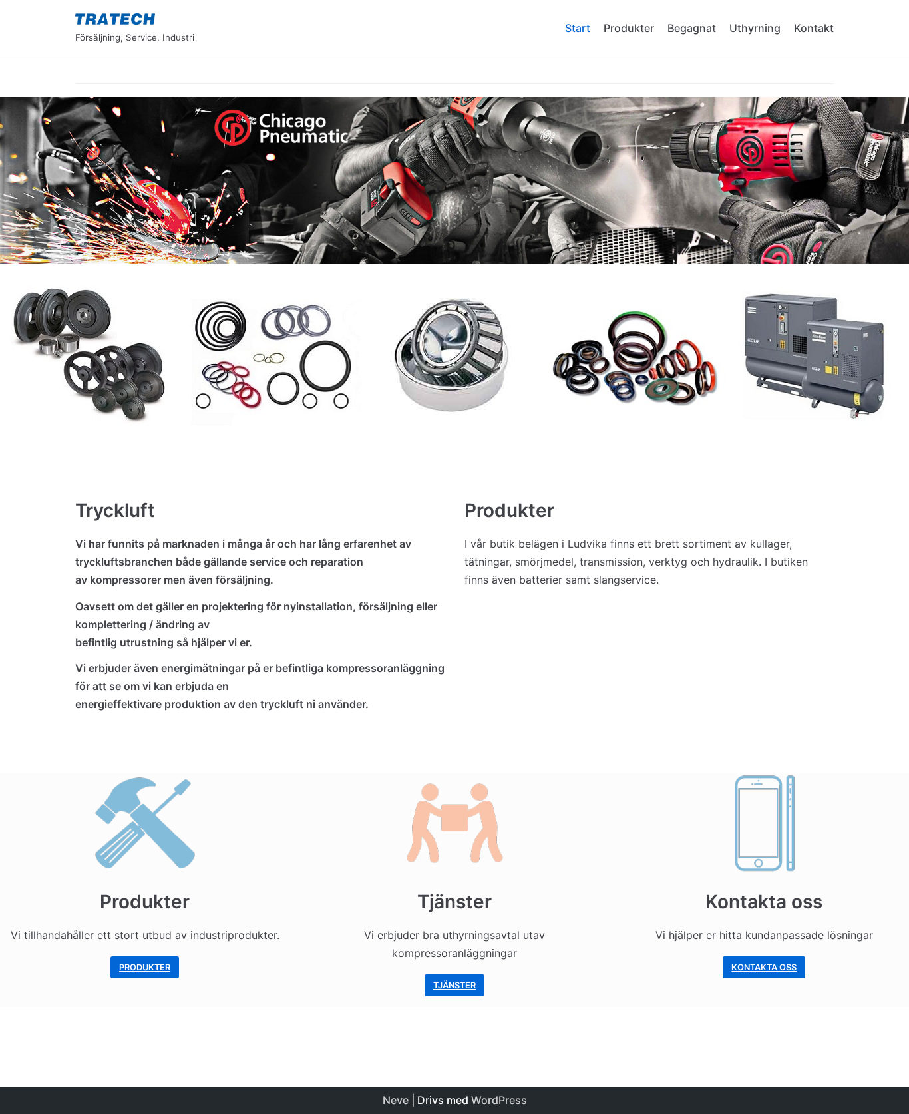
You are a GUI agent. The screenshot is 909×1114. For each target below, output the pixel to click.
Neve (396, 1100)
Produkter (629, 28)
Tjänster (454, 985)
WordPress (499, 1100)
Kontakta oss (764, 967)
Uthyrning (755, 28)
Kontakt (814, 28)
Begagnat (691, 28)
